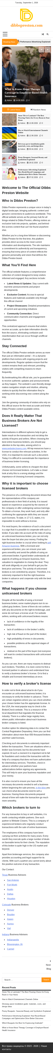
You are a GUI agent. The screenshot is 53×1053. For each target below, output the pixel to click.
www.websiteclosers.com (14, 448)
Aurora (10, 924)
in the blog (41, 788)
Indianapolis (13, 940)
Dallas (10, 894)
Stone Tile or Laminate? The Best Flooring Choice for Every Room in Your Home (34, 118)
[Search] (48, 34)
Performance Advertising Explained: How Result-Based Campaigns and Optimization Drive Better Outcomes (32, 172)
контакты (6, 1049)
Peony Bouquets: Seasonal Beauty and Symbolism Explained (26, 1011)
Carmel (10, 949)
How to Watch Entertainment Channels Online (20, 999)
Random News (39, 110)
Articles (8, 84)
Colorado (6, 905)
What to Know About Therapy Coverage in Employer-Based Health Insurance (26, 93)
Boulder (11, 914)
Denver (10, 910)
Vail (9, 928)
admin (9, 100)
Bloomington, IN (15, 944)
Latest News (15, 110)
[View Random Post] (43, 34)
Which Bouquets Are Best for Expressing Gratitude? (22, 1023)
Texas (5, 875)
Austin (10, 889)
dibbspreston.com (27, 25)
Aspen (10, 919)
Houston (11, 898)
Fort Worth (12, 885)
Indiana (5, 934)
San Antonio (13, 880)
